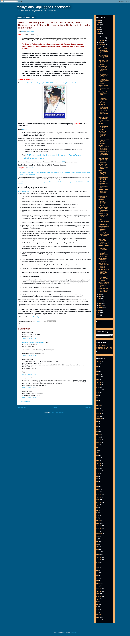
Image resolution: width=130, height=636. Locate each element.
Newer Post (22, 408)
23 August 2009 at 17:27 (29, 374)
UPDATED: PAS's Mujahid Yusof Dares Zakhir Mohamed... (103, 160)
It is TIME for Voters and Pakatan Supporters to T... (103, 223)
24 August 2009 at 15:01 (29, 398)
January (101, 307)
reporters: (25, 129)
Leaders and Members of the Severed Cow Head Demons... (103, 75)
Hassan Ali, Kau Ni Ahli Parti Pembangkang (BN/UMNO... (103, 254)
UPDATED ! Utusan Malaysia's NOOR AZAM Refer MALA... (103, 271)
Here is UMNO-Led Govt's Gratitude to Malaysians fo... (103, 284)
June (100, 296)
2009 (98, 36)
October (101, 42)
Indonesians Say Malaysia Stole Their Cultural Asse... (103, 68)
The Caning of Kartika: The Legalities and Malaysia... (102, 100)
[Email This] (48, 321)
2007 (98, 312)
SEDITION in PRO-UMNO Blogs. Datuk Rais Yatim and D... (103, 192)
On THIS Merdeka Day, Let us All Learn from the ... (103, 57)
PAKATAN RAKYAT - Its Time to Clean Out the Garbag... (103, 141)
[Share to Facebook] (54, 321)
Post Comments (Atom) (58, 412)
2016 (98, 20)
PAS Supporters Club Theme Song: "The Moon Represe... (103, 173)
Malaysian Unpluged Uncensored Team (33, 342)
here (22, 31)
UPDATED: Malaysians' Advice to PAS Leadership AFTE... (103, 126)
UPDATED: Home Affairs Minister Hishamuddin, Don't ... (103, 62)
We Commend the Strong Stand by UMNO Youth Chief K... (103, 81)
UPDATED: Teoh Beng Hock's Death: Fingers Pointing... (103, 166)
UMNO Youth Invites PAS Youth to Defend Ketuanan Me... (103, 241)
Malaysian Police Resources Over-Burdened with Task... (103, 179)
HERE (43, 158)
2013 (98, 27)
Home (55, 408)
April (100, 301)
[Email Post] (44, 321)
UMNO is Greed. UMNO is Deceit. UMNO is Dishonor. (103, 265)
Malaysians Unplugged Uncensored (44, 7)
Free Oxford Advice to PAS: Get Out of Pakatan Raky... (103, 228)
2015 (98, 22)
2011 (98, 31)
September (102, 44)
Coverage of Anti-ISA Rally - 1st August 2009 (103, 290)
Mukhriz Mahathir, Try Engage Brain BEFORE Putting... (103, 278)
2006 (98, 315)
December (102, 38)
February (101, 305)
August (101, 47)
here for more (30, 31)
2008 (98, 310)
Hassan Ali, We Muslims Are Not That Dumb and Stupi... (103, 235)
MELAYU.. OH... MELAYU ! (102, 197)
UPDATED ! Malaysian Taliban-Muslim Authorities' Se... (103, 106)
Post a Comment (25, 401)
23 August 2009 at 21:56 (29, 388)
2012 (98, 29)
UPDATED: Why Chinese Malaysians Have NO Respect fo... (102, 202)
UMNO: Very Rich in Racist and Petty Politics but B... (103, 119)
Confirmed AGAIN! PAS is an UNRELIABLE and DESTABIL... (103, 247)
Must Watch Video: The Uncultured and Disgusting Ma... (103, 154)
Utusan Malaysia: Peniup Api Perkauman (103, 260)
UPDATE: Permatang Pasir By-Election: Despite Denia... (103, 147)
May (100, 298)
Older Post (87, 408)
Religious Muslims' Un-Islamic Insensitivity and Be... (103, 87)
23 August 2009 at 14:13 (29, 355)
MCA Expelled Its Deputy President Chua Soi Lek (103, 113)
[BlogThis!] (50, 321)
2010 (98, 33)
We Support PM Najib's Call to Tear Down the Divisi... (103, 51)
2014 (98, 25)
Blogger (74, 632)
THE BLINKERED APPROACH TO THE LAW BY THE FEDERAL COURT (104, 347)
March (100, 303)
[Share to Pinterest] (55, 321)
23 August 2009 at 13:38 (29, 338)
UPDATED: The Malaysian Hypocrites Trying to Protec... (102, 134)
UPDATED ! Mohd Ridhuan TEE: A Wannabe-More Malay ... (103, 209)
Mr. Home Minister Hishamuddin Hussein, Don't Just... (103, 185)
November (102, 40)
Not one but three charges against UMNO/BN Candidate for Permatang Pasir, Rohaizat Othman (53, 83)
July (100, 294)
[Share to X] (52, 321)
